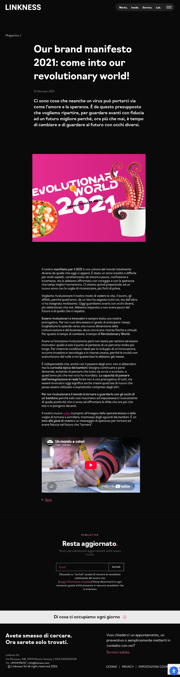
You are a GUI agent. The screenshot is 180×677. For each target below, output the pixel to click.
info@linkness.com (38, 663)
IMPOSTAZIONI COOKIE (155, 666)
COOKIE (111, 666)
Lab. (158, 7)
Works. (123, 7)
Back (48, 500)
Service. (147, 7)
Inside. (135, 7)
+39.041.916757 (18, 663)
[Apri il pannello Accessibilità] (173, 670)
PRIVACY (128, 666)
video (66, 413)
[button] (90, 617)
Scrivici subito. (118, 651)
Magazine (12, 35)
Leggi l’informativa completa (75, 581)
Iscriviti (116, 566)
